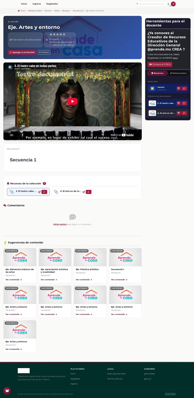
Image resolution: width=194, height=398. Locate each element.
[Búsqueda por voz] (168, 3)
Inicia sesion (59, 224)
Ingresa (37, 4)
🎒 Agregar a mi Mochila (22, 52)
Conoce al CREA (161, 64)
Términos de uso (114, 379)
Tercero (48, 11)
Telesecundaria (35, 11)
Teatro (57, 11)
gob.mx (147, 379)
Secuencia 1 (78, 11)
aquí (175, 58)
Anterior (44, 52)
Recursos (158, 73)
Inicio (24, 4)
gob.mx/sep (149, 374)
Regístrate (52, 4)
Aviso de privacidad (116, 374)
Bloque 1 (66, 11)
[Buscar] (173, 4)
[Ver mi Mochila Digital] (7, 391)
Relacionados (180, 73)
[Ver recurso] (39, 192)
